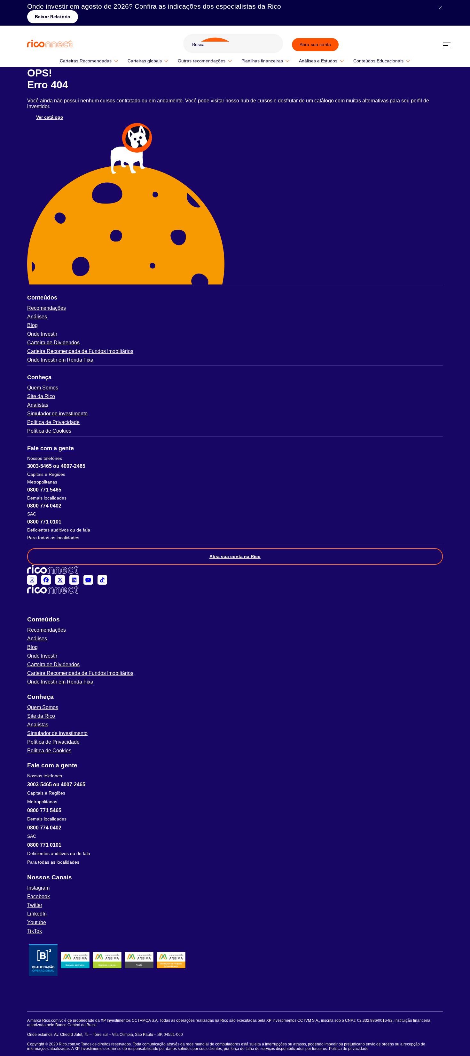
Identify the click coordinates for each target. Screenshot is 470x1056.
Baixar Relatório (52, 16)
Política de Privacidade (53, 422)
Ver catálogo (49, 117)
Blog (32, 325)
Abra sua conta (315, 44)
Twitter (34, 905)
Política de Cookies (49, 431)
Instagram (38, 888)
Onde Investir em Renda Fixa (60, 360)
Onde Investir (42, 334)
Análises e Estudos (318, 60)
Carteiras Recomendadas (86, 60)
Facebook (38, 896)
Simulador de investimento (57, 413)
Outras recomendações (201, 60)
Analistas (37, 405)
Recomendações (46, 308)
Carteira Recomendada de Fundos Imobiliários (80, 351)
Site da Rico (41, 396)
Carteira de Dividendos (53, 342)
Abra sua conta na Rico (235, 556)
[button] (235, 297)
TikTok (34, 931)
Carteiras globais (145, 60)
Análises (37, 316)
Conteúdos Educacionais (378, 60)
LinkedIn (37, 913)
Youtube (36, 922)
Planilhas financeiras (262, 60)
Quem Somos (42, 387)
